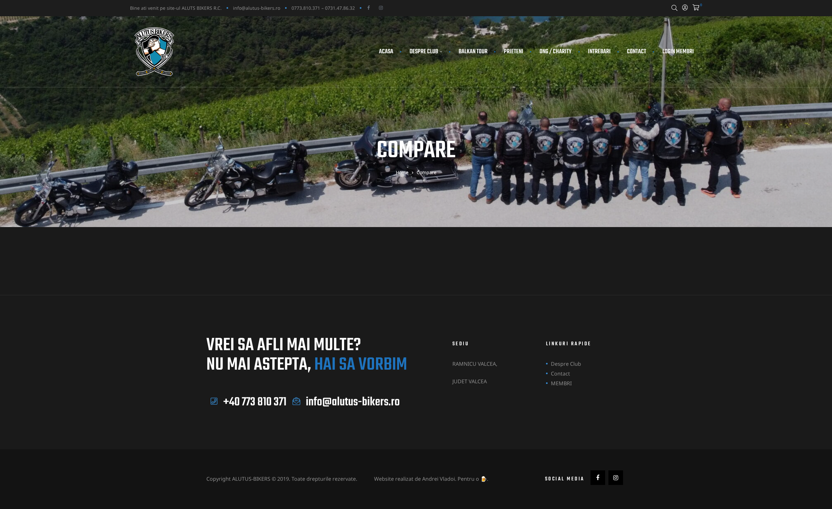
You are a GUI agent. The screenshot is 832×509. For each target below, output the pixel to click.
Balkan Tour (473, 52)
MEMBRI (561, 383)
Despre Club (424, 52)
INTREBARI (599, 52)
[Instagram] (381, 8)
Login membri (678, 52)
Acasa (386, 52)
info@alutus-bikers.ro (256, 8)
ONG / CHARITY (556, 52)
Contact (636, 52)
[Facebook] (368, 8)
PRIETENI (513, 52)
